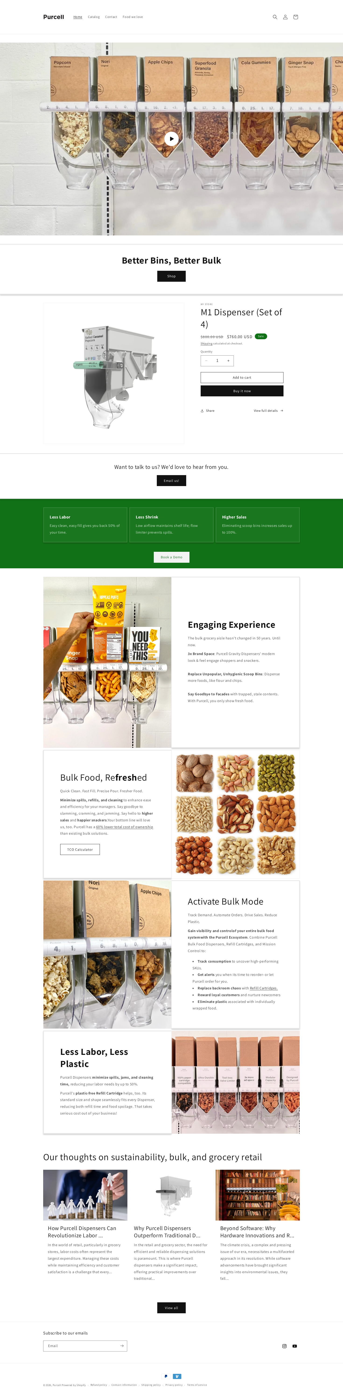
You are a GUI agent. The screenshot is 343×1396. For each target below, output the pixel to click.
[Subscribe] (122, 1345)
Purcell (57, 1385)
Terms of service (197, 1385)
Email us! (171, 480)
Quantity (206, 351)
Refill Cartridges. (264, 988)
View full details (266, 410)
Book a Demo (171, 557)
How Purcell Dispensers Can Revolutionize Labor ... (82, 1232)
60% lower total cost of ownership (124, 826)
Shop (171, 276)
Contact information (124, 1385)
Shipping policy (151, 1385)
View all (171, 1307)
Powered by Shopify (74, 1385)
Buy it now (242, 391)
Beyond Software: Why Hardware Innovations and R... (257, 1232)
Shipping (207, 343)
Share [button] (210, 410)
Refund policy (99, 1385)
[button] (275, 17)
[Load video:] (171, 139)
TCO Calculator (80, 849)
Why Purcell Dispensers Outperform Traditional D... (167, 1232)
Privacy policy (174, 1385)
